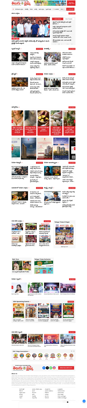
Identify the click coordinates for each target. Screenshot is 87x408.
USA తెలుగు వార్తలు (19, 9)
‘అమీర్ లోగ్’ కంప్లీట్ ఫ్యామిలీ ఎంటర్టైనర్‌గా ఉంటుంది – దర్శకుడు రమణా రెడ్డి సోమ (67, 173)
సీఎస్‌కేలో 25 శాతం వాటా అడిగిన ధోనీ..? (68, 197)
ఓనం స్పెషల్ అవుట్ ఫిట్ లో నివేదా (20, 272)
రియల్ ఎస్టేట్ (21, 389)
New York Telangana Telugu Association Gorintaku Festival (35, 340)
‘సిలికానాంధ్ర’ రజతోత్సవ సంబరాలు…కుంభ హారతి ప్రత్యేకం (31, 312)
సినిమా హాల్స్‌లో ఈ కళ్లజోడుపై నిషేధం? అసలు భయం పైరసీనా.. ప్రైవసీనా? (36, 68)
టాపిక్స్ (35, 9)
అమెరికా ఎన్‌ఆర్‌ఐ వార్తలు (37, 389)
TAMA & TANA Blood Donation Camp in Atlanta (68, 340)
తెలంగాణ (47, 396)
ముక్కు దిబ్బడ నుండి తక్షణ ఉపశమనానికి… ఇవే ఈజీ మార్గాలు (35, 79)
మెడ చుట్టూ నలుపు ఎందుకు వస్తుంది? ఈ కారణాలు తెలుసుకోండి (30, 123)
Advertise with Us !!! (66, 368)
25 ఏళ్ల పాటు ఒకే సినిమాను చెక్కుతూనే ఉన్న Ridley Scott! (35, 193)
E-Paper (57, 9)
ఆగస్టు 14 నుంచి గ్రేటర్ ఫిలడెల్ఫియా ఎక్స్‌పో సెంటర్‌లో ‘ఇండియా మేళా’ (18, 312)
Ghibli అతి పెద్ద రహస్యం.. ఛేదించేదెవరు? (36, 206)
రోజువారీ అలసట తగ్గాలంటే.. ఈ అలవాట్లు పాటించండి (36, 84)
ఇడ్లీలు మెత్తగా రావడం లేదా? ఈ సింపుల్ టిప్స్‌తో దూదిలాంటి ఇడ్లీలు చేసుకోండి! (56, 123)
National (47, 398)
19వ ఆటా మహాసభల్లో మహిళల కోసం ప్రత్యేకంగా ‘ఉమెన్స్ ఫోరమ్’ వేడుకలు (56, 312)
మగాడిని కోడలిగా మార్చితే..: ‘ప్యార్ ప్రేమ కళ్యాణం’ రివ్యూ (35, 177)
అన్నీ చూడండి (72, 279)
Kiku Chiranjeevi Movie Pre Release (67, 294)
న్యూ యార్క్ (34, 398)
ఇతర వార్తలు (41, 9)
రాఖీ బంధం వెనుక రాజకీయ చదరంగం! (67, 53)
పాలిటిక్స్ (26, 9)
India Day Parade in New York (19, 340)
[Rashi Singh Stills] (19, 288)
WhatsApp (50, 367)
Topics (20, 398)
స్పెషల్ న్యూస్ (48, 9)
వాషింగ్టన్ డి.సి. (47, 389)
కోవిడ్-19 (21, 391)
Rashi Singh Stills (15, 294)
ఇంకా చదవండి (72, 13)
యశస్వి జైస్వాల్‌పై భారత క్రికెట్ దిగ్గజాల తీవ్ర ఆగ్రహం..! (68, 206)
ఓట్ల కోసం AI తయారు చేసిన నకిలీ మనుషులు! (36, 58)
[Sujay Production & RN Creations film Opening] (35, 288)
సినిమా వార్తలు (15, 38)
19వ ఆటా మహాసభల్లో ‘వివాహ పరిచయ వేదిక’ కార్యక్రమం (68, 312)
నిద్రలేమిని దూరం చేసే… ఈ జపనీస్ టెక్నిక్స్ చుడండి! (18, 89)
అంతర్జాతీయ (60, 389)
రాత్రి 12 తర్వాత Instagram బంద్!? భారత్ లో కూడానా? (62, 27)
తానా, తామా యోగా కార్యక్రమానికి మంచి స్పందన (44, 245)
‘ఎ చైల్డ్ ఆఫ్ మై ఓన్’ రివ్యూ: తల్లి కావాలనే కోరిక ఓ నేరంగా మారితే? (36, 168)
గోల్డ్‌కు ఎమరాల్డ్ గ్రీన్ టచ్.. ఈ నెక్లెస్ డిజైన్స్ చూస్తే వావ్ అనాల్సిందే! (17, 123)
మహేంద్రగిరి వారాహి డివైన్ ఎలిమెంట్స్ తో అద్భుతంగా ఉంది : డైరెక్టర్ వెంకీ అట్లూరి (68, 85)
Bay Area (34, 392)
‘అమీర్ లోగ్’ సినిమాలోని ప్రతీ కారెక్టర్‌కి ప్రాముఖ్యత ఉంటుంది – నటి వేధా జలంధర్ (68, 169)
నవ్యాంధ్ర (46, 394)
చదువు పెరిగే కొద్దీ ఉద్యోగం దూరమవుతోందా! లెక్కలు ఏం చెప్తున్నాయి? (36, 55)
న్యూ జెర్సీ (34, 396)
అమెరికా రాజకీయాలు (49, 391)
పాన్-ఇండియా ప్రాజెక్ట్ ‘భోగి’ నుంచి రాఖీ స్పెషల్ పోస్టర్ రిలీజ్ (68, 88)
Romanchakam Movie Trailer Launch (51, 294)
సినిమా (31, 9)
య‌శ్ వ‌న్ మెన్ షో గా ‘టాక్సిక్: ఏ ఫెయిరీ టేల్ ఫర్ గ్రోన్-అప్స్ (19, 177)
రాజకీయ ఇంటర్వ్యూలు (62, 398)
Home (13, 9)
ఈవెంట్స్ (21, 394)
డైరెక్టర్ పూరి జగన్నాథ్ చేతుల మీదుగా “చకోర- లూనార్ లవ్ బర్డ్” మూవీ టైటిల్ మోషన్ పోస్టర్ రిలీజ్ (52, 91)
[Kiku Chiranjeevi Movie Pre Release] (68, 288)
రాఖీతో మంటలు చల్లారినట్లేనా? (66, 58)
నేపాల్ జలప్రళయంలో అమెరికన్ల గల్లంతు (44, 232)
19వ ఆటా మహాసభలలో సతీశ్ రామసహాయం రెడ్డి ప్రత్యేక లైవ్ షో (43, 312)
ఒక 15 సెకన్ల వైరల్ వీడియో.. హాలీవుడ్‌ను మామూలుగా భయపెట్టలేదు (35, 199)
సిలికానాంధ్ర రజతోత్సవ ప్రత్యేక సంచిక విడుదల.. (16, 245)
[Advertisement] (48, 102)
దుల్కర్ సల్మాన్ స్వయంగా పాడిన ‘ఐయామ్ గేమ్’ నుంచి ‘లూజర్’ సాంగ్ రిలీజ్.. (62, 37)
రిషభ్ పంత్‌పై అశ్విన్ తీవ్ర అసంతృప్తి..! (68, 192)
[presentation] (12, 26)
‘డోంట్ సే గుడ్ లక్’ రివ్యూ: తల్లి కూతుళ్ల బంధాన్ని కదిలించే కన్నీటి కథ (36, 173)
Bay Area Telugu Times (71, 3)
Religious (47, 392)
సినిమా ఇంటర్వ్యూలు (62, 396)
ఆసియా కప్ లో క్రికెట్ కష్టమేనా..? (67, 201)
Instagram (54, 367)
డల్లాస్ (33, 394)
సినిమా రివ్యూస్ (60, 394)
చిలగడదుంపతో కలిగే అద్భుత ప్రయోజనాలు (43, 123)
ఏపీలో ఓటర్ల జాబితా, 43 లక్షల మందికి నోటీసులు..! (68, 66)
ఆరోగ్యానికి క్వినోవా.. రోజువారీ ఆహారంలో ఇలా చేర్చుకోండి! (36, 93)
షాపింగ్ (33, 391)
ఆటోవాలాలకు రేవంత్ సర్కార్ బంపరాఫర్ (67, 62)
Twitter (47, 367)
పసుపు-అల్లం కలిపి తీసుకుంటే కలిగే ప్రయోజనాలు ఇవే (35, 88)
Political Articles (61, 391)
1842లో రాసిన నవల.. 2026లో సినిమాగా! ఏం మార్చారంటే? (35, 202)
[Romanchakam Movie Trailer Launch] (51, 288)
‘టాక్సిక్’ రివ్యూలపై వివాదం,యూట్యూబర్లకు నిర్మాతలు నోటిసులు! (36, 63)
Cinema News (61, 392)
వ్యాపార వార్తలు (22, 392)
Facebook (43, 367)
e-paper (21, 396)
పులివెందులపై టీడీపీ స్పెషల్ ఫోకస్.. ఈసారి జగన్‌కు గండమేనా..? (51, 65)
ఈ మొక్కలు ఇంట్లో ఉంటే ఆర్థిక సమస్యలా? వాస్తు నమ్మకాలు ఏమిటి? (69, 123)
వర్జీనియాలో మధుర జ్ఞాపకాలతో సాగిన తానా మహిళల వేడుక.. (30, 246)
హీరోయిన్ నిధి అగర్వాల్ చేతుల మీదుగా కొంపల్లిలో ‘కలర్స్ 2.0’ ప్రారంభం (68, 79)
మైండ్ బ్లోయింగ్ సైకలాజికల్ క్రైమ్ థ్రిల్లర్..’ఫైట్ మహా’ (34, 181)
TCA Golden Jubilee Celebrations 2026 (51, 340)
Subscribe (71, 9)
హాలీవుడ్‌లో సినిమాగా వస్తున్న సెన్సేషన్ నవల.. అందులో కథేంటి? (19, 203)
